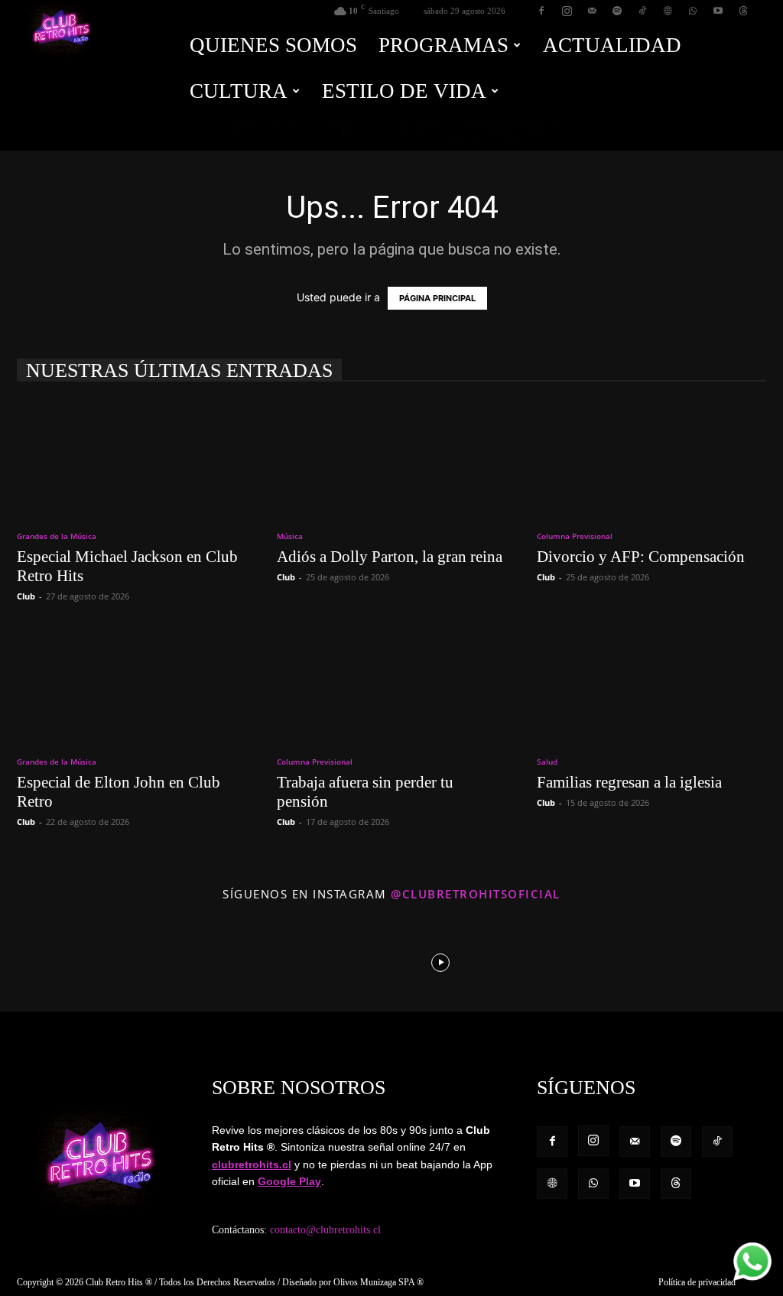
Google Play (289, 1181)
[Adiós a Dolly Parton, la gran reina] (391, 458)
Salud (547, 761)
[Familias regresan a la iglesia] (651, 683)
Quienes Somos (273, 45)
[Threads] (743, 10)
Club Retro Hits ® (119, 1282)
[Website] (667, 10)
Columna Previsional (574, 536)
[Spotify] (617, 10)
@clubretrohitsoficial (475, 893)
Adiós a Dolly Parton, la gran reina (389, 556)
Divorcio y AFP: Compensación (641, 556)
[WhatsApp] (692, 10)
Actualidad (612, 45)
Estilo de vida (404, 91)
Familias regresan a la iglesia (629, 782)
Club (26, 596)
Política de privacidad (697, 1282)
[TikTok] (642, 10)
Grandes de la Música (56, 536)
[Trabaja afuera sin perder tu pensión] (391, 683)
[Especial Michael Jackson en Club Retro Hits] (131, 458)
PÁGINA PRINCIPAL (437, 298)
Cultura (239, 91)
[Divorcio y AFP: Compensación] (651, 458)
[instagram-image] (48, 961)
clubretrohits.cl (251, 1164)
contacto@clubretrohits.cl (325, 1230)
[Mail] (591, 10)
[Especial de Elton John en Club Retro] (131, 683)
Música (290, 536)
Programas (443, 45)
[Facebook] (541, 10)
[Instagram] (566, 10)
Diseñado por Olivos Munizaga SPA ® (353, 1282)
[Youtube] (718, 10)
